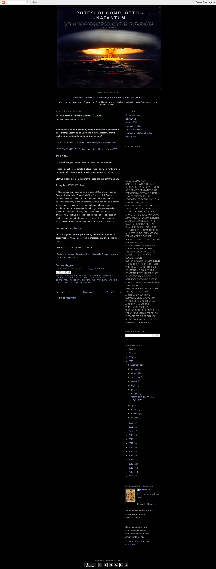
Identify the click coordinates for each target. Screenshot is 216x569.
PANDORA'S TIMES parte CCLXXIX (79, 115)
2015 (131, 451)
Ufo (77, 282)
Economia (108, 275)
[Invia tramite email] (57, 272)
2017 (131, 443)
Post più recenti (63, 292)
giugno (134, 389)
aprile (134, 405)
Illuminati (85, 278)
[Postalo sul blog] (60, 272)
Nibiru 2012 (130, 119)
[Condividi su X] (63, 272)
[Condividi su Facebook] (66, 272)
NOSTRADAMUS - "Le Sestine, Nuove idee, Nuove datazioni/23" (87, 149)
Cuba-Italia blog (132, 115)
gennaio (135, 418)
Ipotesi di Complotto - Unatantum (109, 15)
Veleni (83, 282)
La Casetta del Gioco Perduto (138, 133)
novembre (136, 369)
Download (151, 504)
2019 (131, 435)
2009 (131, 476)
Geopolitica (72, 278)
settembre (136, 377)
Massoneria (75, 280)
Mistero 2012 (131, 122)
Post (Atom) (71, 298)
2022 (131, 423)
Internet (96, 278)
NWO (93, 280)
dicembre (135, 365)
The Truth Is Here (133, 129)
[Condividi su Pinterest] (69, 272)
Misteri (86, 280)
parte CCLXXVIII (77, 120)
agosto (134, 381)
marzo (134, 409)
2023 (131, 361)
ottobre (134, 373)
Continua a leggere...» (66, 265)
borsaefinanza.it (75, 228)
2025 (131, 353)
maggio (135, 393)
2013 (131, 460)
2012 (131, 464)
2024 (131, 357)
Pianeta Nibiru (131, 137)
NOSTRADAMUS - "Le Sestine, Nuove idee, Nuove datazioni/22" (87, 143)
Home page (88, 292)
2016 (131, 447)
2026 (131, 349)
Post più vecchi (113, 292)
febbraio (135, 413)
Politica (69, 282)
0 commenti (100, 269)
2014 (131, 455)
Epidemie (60, 278)
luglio (134, 385)
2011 (131, 468)
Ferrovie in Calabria (134, 126)
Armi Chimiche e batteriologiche (84, 275)
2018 (131, 439)
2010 (131, 472)
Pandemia (101, 280)
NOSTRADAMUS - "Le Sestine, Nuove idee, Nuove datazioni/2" (108, 97)
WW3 (90, 282)
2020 (131, 431)
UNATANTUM (145, 490)
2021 (131, 427)
